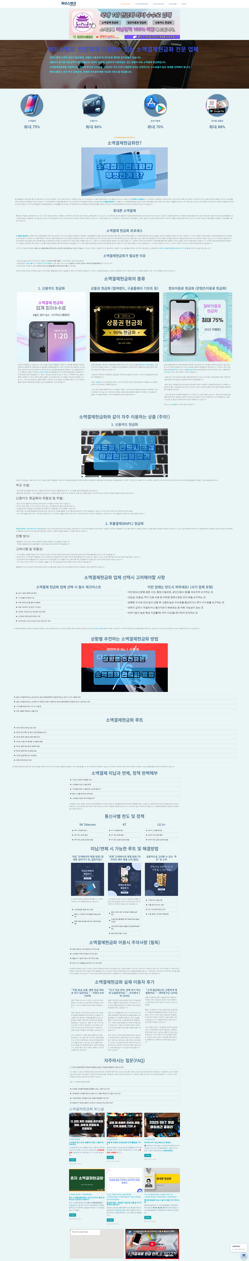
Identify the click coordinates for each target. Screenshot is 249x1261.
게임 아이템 (44, 372)
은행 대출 (29, 263)
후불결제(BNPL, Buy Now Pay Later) (28, 529)
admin (80, 1164)
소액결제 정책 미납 (166, 1194)
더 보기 (72, 1160)
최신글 (183, 4)
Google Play (173, 370)
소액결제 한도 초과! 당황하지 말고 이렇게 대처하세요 (86, 1143)
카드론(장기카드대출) (43, 263)
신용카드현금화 (158, 4)
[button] (131, 4)
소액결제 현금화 (74, 1194)
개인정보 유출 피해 (99, 628)
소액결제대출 (160, 1197)
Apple (174, 404)
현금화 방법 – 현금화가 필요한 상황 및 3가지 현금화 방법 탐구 (124, 1203)
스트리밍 (167, 372)
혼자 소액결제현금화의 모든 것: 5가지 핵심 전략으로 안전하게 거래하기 (86, 1198)
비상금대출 (172, 4)
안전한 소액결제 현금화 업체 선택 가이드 (172, 248)
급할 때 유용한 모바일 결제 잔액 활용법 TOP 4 (124, 1143)
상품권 (98, 382)
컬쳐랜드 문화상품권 (147, 365)
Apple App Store (190, 370)
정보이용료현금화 (141, 4)
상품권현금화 (126, 1194)
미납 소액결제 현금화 (114, 1194)
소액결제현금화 (124, 4)
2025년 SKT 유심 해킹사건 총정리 (157, 1142)
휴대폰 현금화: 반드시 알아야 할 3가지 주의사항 (162, 1201)
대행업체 (72, 1205)
